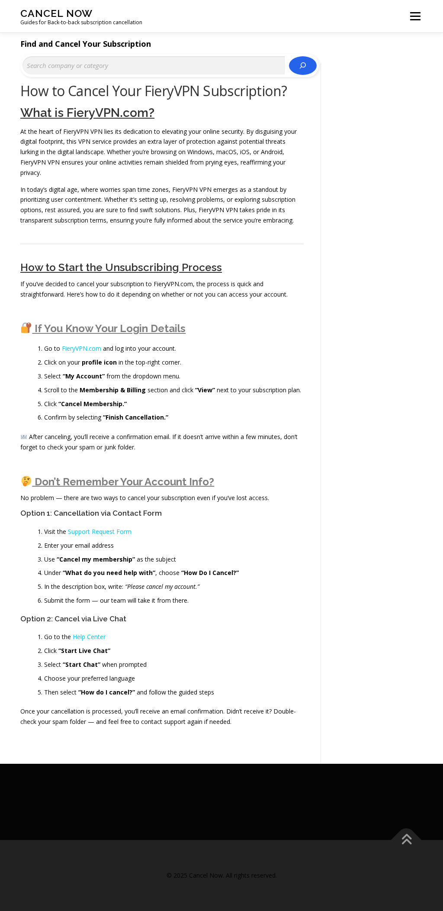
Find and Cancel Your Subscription (85, 44)
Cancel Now (56, 13)
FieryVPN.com (81, 348)
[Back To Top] (406, 840)
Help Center (89, 637)
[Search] (303, 65)
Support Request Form (100, 531)
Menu (415, 16)
